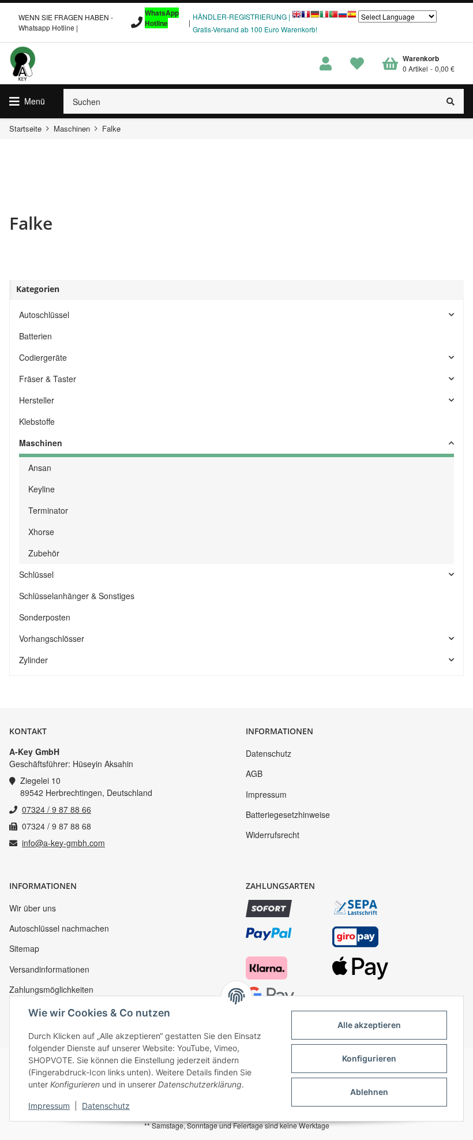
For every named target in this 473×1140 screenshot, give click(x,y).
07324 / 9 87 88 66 (56, 809)
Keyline (41, 489)
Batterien (35, 336)
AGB (254, 773)
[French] (305, 17)
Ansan (39, 467)
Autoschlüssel (44, 314)
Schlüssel (36, 574)
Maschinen (40, 442)
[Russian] (342, 17)
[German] (315, 17)
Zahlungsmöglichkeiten (51, 989)
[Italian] (324, 17)
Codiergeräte (43, 357)
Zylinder (33, 660)
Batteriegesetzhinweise (288, 814)
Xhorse (41, 531)
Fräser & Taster (47, 378)
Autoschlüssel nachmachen (59, 928)
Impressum (266, 794)
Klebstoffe (37, 421)
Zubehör (43, 553)
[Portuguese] (333, 17)
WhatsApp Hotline (162, 18)
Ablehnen (369, 1092)
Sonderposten (44, 617)
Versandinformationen (49, 969)
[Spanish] (351, 17)
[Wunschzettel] (357, 64)
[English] (296, 17)
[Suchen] (451, 101)
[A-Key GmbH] (22, 63)
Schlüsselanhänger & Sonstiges (76, 595)
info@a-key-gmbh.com (63, 843)
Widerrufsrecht (272, 834)
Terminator (48, 510)
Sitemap (24, 948)
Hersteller (36, 400)
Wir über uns (32, 908)
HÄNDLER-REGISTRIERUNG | (241, 16)
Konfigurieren (369, 1058)
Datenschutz (268, 753)
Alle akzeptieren (369, 1025)
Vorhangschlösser (51, 638)
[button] (325, 64)
